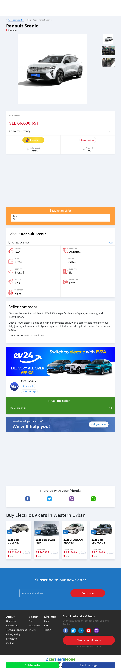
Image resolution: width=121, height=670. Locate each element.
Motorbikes (34, 625)
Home (29, 19)
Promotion (11, 638)
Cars (31, 621)
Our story (11, 621)
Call (111, 242)
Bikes (47, 625)
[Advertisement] (60, 182)
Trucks (32, 629)
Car (35, 19)
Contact (10, 643)
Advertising (12, 625)
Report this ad (87, 140)
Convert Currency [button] (19, 131)
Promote (34, 140)
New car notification (89, 640)
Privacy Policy (13, 634)
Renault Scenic (45, 19)
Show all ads (28, 386)
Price (15, 216)
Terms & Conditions (16, 629)
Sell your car (98, 424)
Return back (16, 19)
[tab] (60, 131)
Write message (29, 391)
